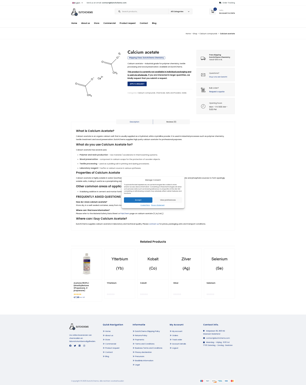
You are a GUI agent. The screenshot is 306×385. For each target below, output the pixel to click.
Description (134, 122)
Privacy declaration (143, 352)
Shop (195, 33)
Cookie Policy (145, 205)
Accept (138, 200)
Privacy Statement (157, 205)
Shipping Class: (146, 58)
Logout (175, 348)
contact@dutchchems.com (114, 3)
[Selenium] (219, 264)
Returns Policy (141, 335)
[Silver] (186, 264)
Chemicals (160, 93)
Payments (139, 339)
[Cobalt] (153, 264)
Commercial (109, 23)
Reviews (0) (171, 122)
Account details (179, 344)
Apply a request (137, 84)
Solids (184, 93)
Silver (175, 283)
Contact (144, 23)
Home (74, 23)
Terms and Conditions (144, 344)
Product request (128, 23)
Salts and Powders (173, 93)
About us (85, 23)
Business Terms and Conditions (148, 348)
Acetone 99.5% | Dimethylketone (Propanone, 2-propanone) (81, 287)
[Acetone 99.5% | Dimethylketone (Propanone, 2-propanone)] (86, 264)
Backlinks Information (144, 360)
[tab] (134, 121)
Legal (137, 364)
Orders (175, 335)
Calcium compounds (208, 33)
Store (96, 23)
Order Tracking (228, 3)
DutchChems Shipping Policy (147, 331)
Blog (154, 23)
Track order (177, 339)
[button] (119, 54)
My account (177, 331)
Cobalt (143, 283)
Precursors (139, 356)
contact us (154, 224)
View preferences (168, 200)
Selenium (211, 283)
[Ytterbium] (120, 264)
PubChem (124, 213)
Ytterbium (112, 283)
